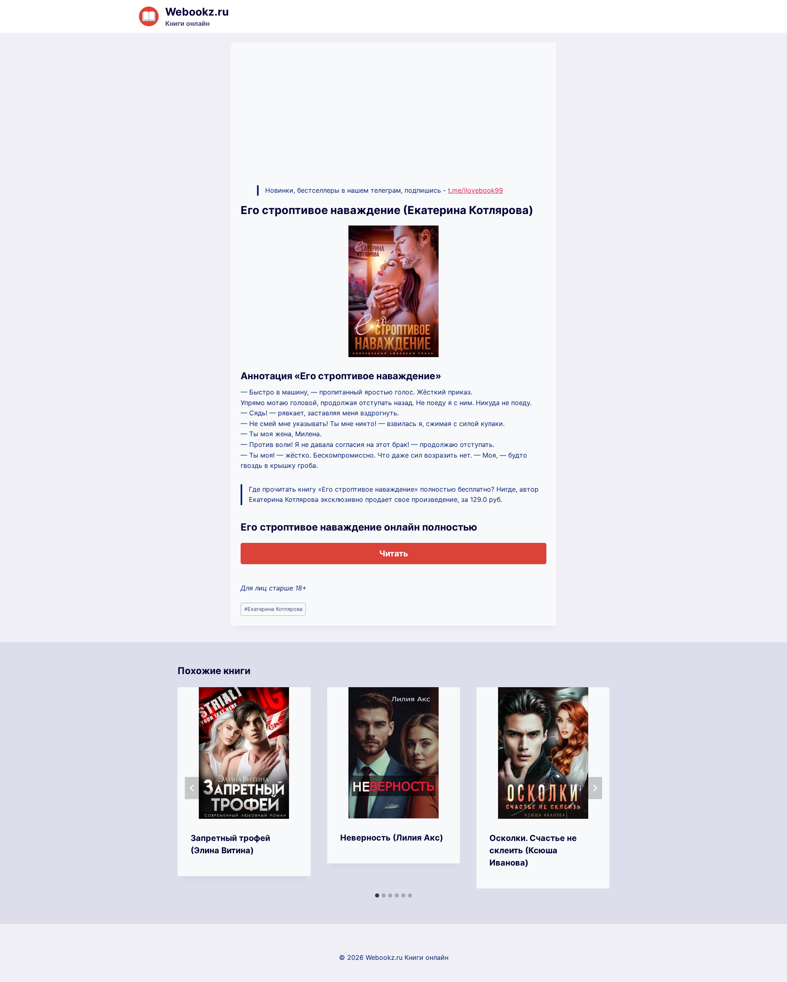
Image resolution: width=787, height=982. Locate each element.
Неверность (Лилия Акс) (391, 838)
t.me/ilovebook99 (475, 190)
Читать (393, 553)
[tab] (377, 895)
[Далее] (594, 788)
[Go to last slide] (192, 788)
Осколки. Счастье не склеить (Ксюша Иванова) (533, 850)
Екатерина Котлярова (273, 609)
